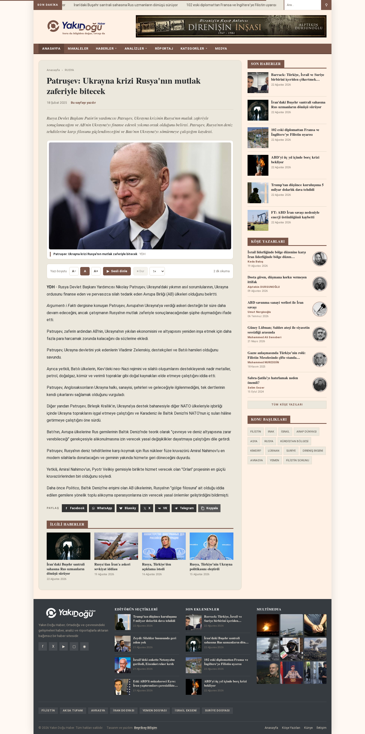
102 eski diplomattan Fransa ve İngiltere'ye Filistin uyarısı (225, 5)
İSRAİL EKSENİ (186, 710)
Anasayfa (53, 70)
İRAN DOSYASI (123, 710)
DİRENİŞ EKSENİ (313, 450)
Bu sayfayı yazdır (83, 102)
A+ (96, 271)
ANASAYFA (51, 48)
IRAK (271, 431)
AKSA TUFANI (73, 710)
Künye (308, 728)
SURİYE (291, 450)
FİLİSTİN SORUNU (297, 460)
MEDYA (221, 48)
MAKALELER (78, 48)
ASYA (253, 441)
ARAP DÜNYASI (306, 431)
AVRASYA (256, 460)
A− (74, 271)
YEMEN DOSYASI (155, 710)
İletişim (322, 728)
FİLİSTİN (255, 431)
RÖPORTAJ (164, 48)
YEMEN (274, 460)
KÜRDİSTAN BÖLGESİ (294, 441)
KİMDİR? (255, 450)
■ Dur (140, 271)
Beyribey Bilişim (145, 728)
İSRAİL (285, 431)
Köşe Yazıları (291, 728)
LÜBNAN (273, 450)
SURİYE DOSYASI (217, 710)
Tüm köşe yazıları (287, 404)
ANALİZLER (136, 48)
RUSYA (69, 70)
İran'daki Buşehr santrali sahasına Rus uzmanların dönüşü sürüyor (119, 5)
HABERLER (106, 48)
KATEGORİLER (194, 48)
